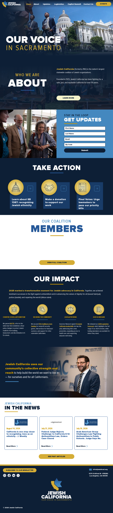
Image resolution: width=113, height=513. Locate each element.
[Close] (30, 188)
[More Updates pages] (51, 4)
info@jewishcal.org (100, 469)
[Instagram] (4, 475)
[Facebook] (9, 475)
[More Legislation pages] (64, 4)
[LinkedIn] (13, 475)
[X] (18, 475)
